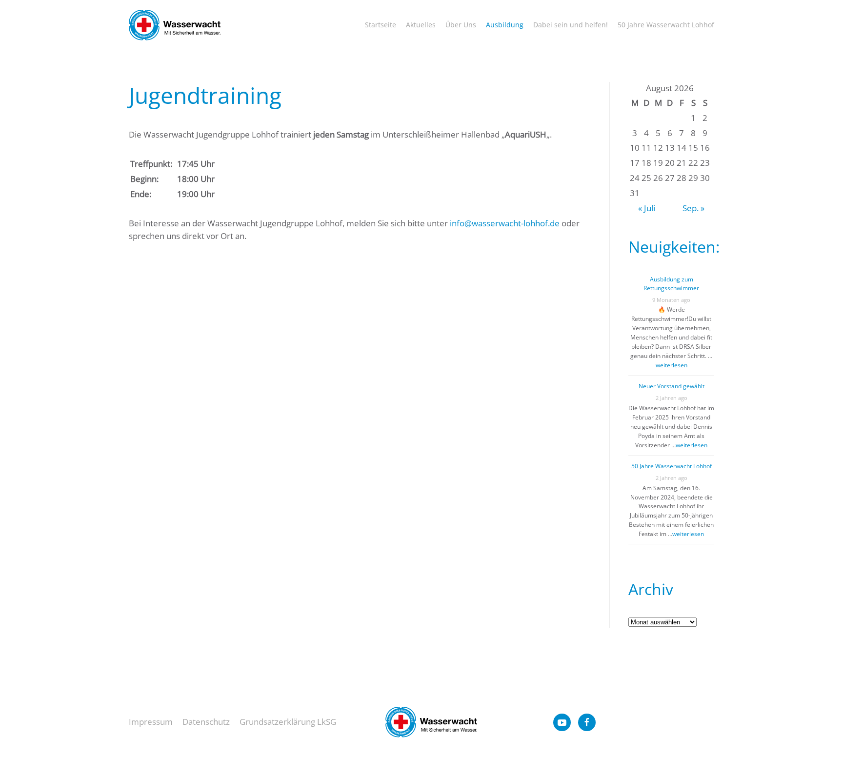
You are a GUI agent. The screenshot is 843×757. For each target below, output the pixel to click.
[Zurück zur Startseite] (175, 25)
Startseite (380, 24)
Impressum (151, 721)
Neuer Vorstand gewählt (671, 386)
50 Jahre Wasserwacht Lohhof (666, 24)
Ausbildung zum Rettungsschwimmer (671, 283)
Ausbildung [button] (504, 24)
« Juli (646, 208)
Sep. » (693, 208)
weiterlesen (671, 365)
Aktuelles (421, 24)
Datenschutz (206, 721)
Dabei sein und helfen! (570, 24)
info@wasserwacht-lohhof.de (505, 223)
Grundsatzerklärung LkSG (288, 721)
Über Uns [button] (460, 24)
